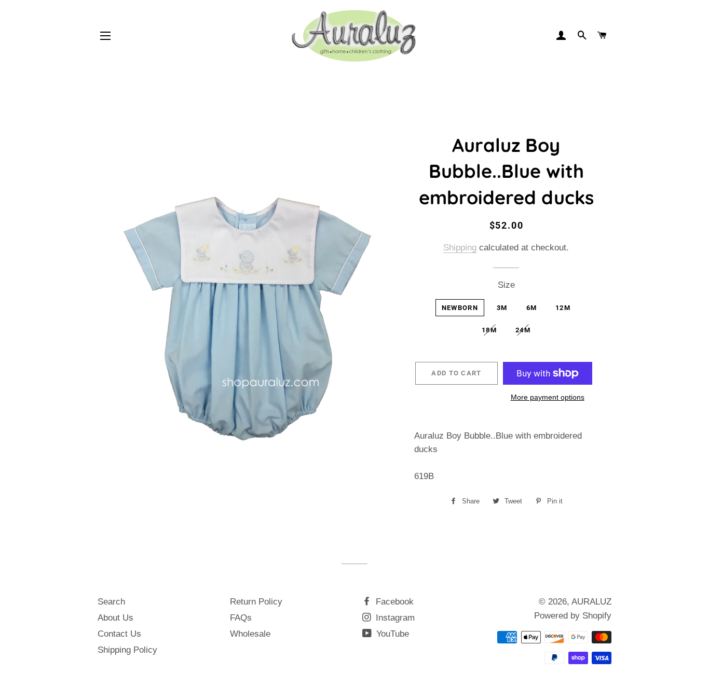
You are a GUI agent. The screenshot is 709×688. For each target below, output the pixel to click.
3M (502, 308)
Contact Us (119, 634)
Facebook (393, 602)
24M (522, 330)
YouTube (391, 634)
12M (562, 308)
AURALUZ (591, 602)
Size (506, 285)
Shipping (459, 247)
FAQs (241, 618)
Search (111, 602)
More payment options (547, 397)
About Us (115, 618)
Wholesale (250, 634)
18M (489, 330)
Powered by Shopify (572, 616)
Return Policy (256, 602)
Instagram (394, 618)
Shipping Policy (127, 650)
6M (531, 308)
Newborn (460, 308)
